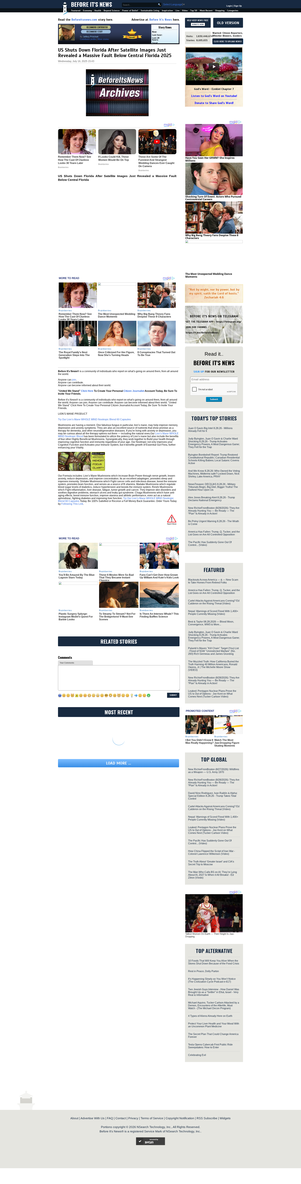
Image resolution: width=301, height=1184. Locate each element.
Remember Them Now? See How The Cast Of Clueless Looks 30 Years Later (75, 317)
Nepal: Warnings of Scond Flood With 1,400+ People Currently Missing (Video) (213, 612)
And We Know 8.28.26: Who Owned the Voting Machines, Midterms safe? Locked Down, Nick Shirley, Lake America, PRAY (214, 474)
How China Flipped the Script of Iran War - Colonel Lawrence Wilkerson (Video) (211, 852)
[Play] (214, 66)
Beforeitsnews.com (84, 19)
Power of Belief (130, 10)
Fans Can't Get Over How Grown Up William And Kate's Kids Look (159, 576)
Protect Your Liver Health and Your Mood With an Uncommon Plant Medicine (213, 1025)
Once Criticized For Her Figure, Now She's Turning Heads (116, 353)
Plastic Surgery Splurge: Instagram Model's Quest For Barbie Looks (76, 616)
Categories (232, 10)
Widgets (225, 1118)
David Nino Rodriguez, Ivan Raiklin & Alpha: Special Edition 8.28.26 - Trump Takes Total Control (212, 796)
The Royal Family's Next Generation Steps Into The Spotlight (74, 355)
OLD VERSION (228, 23)
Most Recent (206, 10)
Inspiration (167, 10)
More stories (103, 39)
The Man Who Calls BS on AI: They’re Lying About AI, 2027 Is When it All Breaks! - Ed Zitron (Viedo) (212, 875)
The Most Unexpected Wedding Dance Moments (116, 315)
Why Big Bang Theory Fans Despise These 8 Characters (154, 315)
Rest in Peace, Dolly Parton (203, 971)
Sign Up (238, 6)
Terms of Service (152, 1118)
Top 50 (193, 10)
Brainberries (65, 310)
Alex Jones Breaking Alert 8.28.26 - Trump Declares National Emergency (211, 499)
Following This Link (72, 504)
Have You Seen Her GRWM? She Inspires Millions (210, 159)
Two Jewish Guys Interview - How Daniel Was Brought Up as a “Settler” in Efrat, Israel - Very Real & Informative (213, 992)
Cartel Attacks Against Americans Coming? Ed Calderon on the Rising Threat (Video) (213, 602)
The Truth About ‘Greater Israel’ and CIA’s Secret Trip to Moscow (211, 863)
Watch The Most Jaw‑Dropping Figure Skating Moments (226, 743)
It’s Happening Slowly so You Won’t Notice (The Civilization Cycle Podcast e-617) (212, 980)
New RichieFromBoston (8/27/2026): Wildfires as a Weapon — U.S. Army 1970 (213, 770)
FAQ (110, 1118)
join (74, 379)
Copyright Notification (180, 1118)
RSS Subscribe (207, 1118)
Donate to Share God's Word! (214, 103)
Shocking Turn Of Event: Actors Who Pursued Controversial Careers (213, 198)
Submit (214, 399)
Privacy (133, 1118)
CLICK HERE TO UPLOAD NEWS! (228, 41)
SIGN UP (198, 371)
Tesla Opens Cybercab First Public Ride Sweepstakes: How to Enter (210, 1046)
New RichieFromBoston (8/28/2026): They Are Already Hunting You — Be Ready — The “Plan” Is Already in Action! (213, 511)
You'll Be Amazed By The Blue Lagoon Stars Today (77, 576)
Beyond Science (112, 10)
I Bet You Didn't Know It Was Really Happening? (199, 741)
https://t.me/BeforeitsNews (202, 332)
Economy (87, 10)
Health (97, 10)
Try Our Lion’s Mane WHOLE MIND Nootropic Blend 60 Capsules (94, 419)
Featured (75, 10)
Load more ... (118, 763)
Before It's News (91, 4)
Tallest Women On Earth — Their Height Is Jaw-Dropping (209, 935)
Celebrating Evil (197, 1055)
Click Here (87, 391)
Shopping (219, 10)
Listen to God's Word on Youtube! (214, 96)
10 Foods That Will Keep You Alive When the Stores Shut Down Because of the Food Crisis (213, 962)
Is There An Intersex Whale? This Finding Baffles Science (159, 615)
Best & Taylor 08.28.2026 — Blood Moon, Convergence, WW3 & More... (211, 623)
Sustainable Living (150, 10)
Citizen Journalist (134, 391)
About (74, 1118)
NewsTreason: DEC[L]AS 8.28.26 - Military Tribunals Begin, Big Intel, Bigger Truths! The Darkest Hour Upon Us (213, 487)
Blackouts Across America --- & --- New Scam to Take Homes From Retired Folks (213, 581)
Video (185, 10)
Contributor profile (88, 39)
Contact (120, 1118)
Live (177, 10)
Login (229, 6)
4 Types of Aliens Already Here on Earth (210, 1016)
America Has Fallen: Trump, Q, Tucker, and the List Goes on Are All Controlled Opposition (214, 533)
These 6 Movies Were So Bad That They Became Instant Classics (116, 578)
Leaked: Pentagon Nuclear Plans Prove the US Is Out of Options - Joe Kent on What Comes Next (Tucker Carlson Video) (212, 694)
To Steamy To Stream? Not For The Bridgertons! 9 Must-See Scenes (117, 616)
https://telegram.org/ (228, 321)
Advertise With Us (93, 1118)
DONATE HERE (198, 24)
